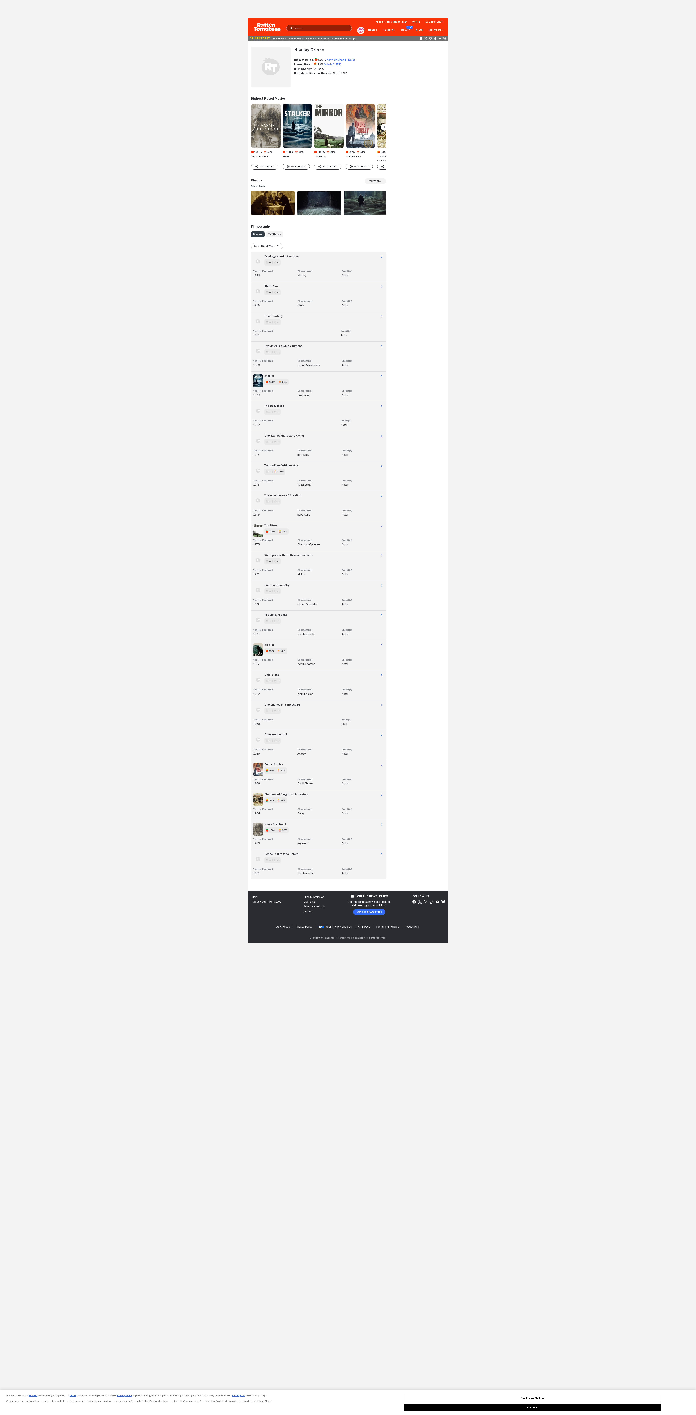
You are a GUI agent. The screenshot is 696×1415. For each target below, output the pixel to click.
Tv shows (389, 30)
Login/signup (434, 21)
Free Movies (279, 38)
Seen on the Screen (317, 38)
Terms (73, 1395)
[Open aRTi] (361, 30)
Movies (372, 30)
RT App (405, 30)
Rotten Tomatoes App (344, 38)
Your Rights (238, 1395)
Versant (33, 1395)
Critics (416, 21)
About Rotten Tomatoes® (391, 21)
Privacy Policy (124, 1395)
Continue (532, 1407)
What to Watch (296, 38)
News (419, 30)
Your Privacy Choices (339, 926)
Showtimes (436, 30)
